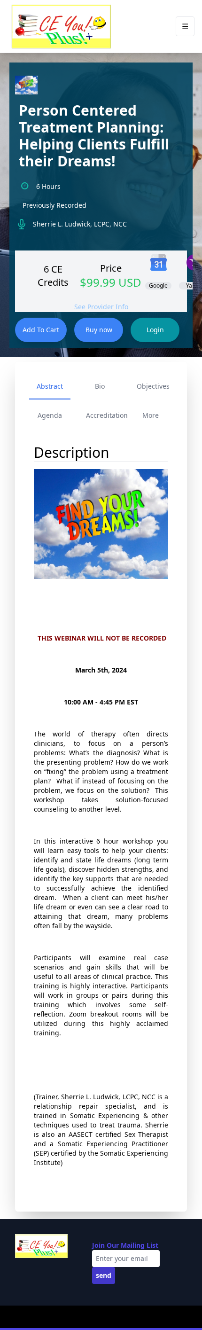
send (103, 1275)
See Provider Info (101, 306)
